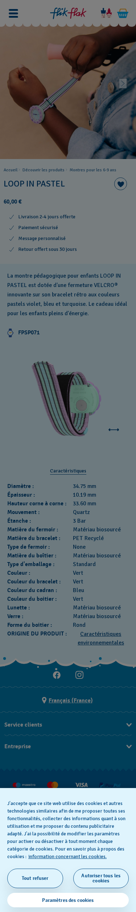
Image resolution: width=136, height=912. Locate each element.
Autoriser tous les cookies (100, 878)
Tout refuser (35, 878)
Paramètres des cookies (68, 900)
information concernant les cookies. (67, 856)
